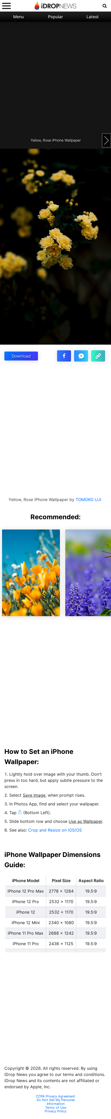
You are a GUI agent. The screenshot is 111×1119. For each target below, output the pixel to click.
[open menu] (6, 6)
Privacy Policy (55, 1111)
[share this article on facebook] (64, 356)
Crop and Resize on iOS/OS (55, 830)
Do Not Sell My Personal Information (56, 1102)
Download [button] (21, 355)
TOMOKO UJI (88, 499)
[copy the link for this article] (98, 356)
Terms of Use (55, 1108)
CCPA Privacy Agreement (55, 1096)
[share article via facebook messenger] (81, 356)
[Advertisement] (55, 77)
